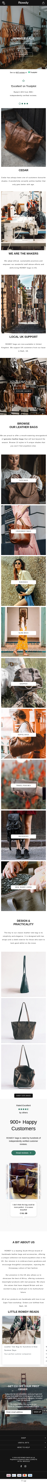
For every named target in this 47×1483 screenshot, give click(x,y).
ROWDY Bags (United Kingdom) (23, 3)
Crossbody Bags (23, 531)
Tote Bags (23, 480)
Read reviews (22, 1153)
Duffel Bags (23, 735)
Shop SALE (23, 54)
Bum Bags (23, 582)
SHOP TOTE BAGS (23, 1095)
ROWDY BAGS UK (27, 1457)
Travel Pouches (23, 785)
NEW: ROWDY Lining (23, 887)
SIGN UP (37, 1412)
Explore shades (23, 391)
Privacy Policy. (33, 1406)
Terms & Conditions (16, 1406)
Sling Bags (24, 633)
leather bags (17, 1254)
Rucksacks (24, 836)
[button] (19, 103)
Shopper (23, 684)
